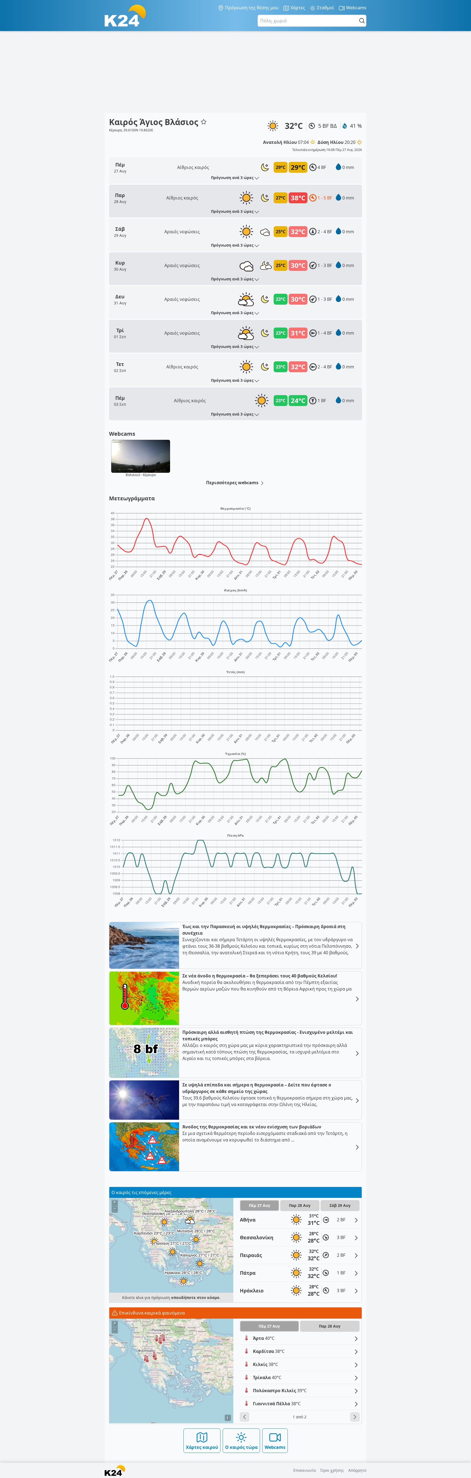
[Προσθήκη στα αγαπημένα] (203, 122)
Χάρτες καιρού (202, 1447)
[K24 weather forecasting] (125, 15)
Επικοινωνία (304, 1470)
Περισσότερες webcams (232, 483)
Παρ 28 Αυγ (299, 1205)
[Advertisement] (235, 72)
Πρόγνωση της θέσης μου (251, 8)
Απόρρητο (357, 1470)
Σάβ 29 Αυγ (340, 1205)
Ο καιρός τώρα (241, 1447)
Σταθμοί (325, 8)
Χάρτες (297, 8)
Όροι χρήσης (332, 1470)
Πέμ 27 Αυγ (259, 1205)
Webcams (355, 8)
